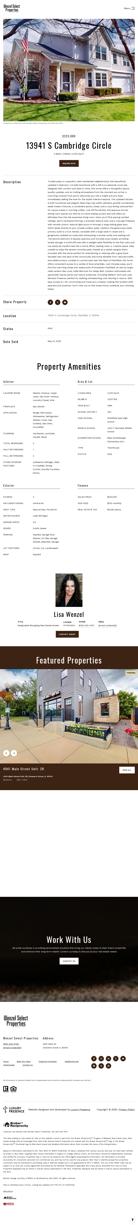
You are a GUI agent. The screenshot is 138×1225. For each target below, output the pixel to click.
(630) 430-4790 (11, 1044)
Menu (127, 8)
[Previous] (6, 753)
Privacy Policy (127, 1109)
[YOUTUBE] (123, 1058)
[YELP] (101, 1066)
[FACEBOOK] (94, 1058)
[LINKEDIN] (108, 1058)
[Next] (14, 753)
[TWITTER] (115, 1058)
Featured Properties (48, 1061)
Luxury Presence (80, 1109)
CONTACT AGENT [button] (67, 634)
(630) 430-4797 (86, 625)
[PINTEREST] (94, 1066)
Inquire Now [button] (69, 163)
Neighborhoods (72, 1061)
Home (6, 1061)
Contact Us (28, 1065)
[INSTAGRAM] (101, 1058)
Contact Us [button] (69, 961)
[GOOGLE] (108, 1066)
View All (127, 770)
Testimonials (9, 1065)
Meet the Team (24, 1061)
